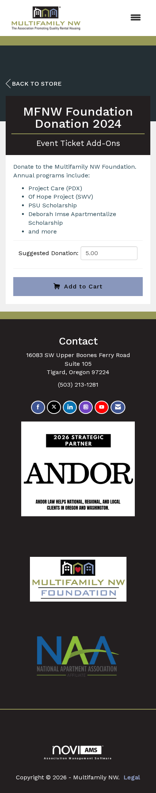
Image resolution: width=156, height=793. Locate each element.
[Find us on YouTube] (102, 407)
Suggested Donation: (48, 253)
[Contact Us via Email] (118, 407)
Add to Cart (83, 286)
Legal (131, 777)
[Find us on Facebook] (38, 407)
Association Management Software (78, 758)
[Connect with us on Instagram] (86, 407)
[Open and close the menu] (117, 18)
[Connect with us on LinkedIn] (70, 407)
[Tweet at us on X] (54, 407)
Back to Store (37, 83)
